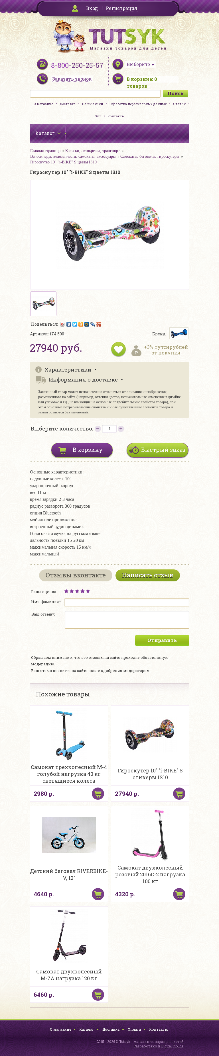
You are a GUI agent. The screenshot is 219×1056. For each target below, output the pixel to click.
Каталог (86, 1029)
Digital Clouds (172, 1046)
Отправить (162, 640)
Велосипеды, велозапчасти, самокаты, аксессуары (72, 156)
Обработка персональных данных (138, 104)
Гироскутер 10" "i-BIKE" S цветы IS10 (63, 162)
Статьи (179, 104)
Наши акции (92, 104)
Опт (98, 116)
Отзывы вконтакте (76, 575)
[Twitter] (75, 324)
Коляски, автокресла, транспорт (92, 151)
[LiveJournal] (93, 324)
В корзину (88, 449)
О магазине (43, 104)
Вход (92, 8)
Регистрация (121, 8)
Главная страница (45, 151)
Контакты (116, 116)
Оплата (134, 1029)
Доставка (68, 104)
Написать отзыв (147, 575)
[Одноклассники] (81, 324)
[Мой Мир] (87, 324)
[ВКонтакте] (69, 324)
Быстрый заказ (163, 449)
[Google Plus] (99, 324)
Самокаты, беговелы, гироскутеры (149, 156)
